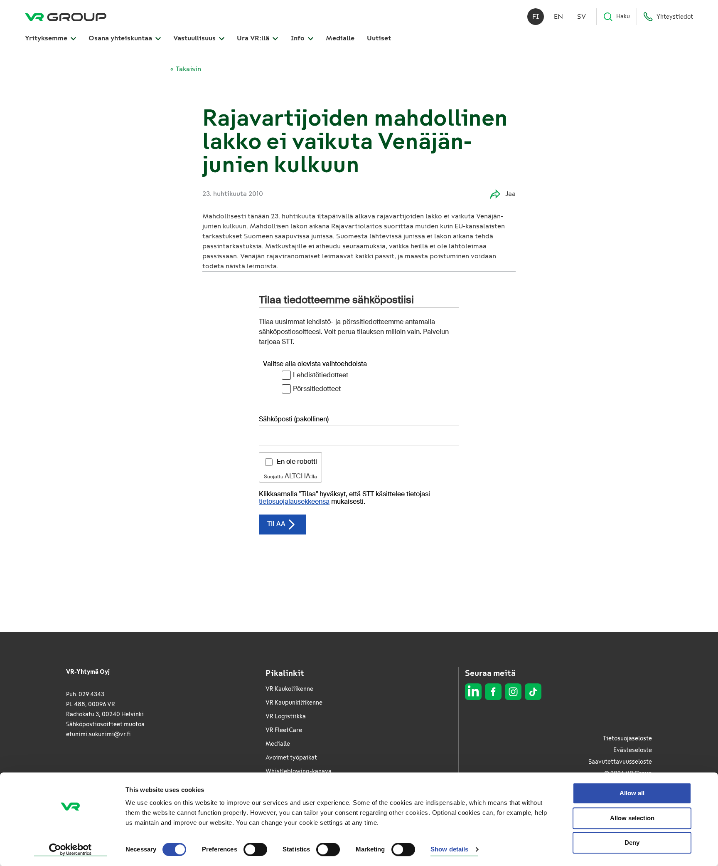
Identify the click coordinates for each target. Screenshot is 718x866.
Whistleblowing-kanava (299, 771)
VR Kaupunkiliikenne (294, 702)
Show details (449, 849)
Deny (632, 842)
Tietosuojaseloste (627, 738)
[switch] (255, 849)
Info (298, 38)
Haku (623, 16)
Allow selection (632, 817)
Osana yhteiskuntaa (121, 38)
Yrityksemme (47, 38)
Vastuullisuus (195, 38)
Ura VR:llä (254, 38)
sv (581, 16)
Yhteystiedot (675, 16)
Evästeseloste (632, 750)
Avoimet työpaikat (291, 757)
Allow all (632, 793)
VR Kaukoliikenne (289, 689)
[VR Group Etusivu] (65, 17)
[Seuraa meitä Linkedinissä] (473, 691)
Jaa (510, 194)
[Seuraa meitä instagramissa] (513, 691)
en (558, 16)
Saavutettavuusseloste (620, 761)
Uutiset (379, 38)
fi (535, 16)
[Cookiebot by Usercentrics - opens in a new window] (70, 850)
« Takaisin (185, 69)
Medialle (340, 38)
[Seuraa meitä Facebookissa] (493, 691)
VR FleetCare (284, 730)
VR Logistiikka (286, 716)
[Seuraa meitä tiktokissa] (533, 691)
